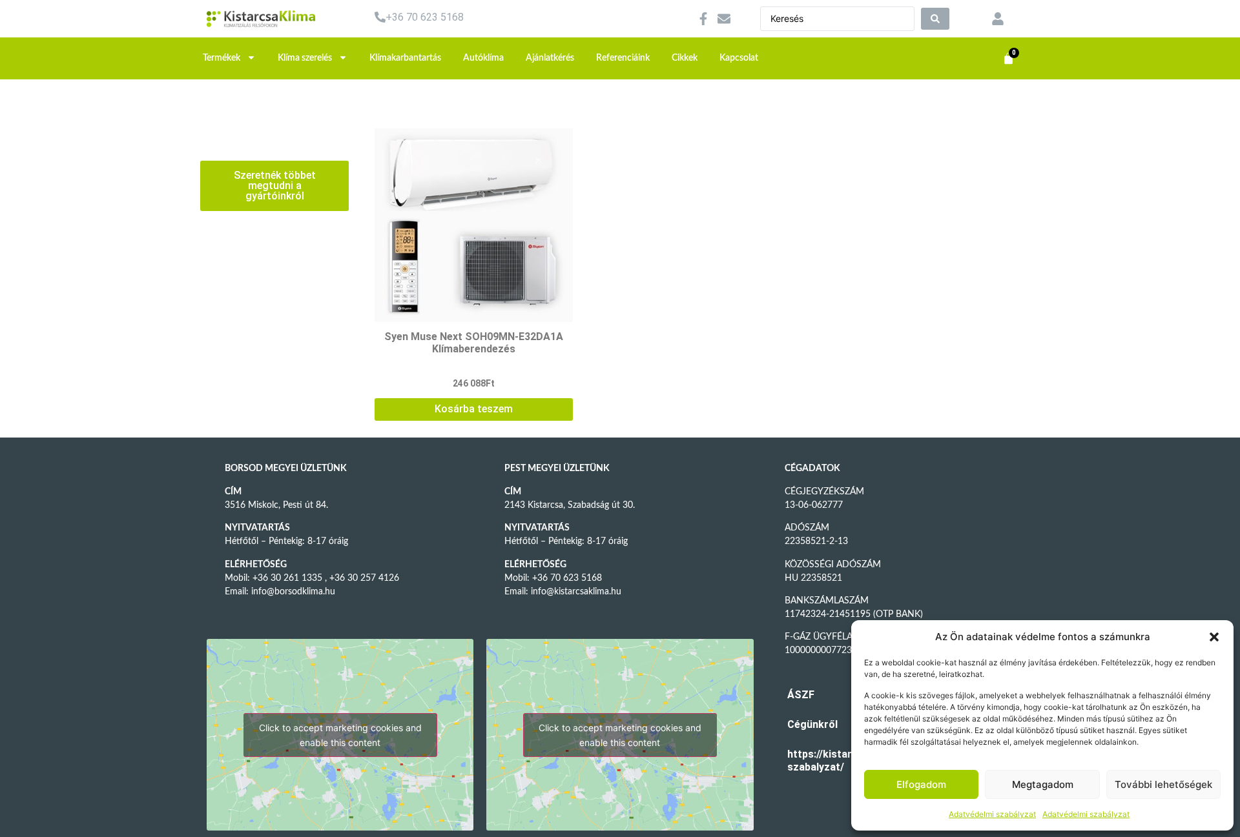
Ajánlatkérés (550, 58)
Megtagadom (1042, 784)
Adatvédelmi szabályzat (992, 814)
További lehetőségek (1163, 784)
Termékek (221, 58)
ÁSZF (800, 695)
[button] (1214, 636)
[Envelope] (724, 18)
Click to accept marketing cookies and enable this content (340, 735)
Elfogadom (921, 784)
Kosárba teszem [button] (474, 409)
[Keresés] (935, 19)
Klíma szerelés (305, 58)
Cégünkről (807, 724)
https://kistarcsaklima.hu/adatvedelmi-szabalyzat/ (807, 760)
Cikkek (685, 58)
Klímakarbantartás (405, 58)
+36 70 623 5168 (425, 17)
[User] (997, 18)
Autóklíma (483, 58)
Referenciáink (623, 58)
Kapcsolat (738, 58)
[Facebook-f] (703, 18)
